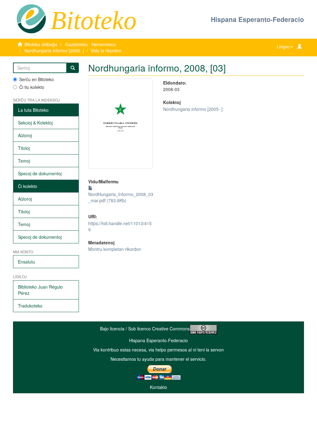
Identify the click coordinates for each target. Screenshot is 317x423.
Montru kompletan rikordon (114, 249)
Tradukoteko (30, 306)
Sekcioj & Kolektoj (35, 123)
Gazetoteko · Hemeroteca (90, 44)
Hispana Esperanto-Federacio (257, 19)
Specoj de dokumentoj (40, 173)
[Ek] (73, 68)
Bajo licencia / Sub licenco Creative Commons (145, 328)
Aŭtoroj (25, 135)
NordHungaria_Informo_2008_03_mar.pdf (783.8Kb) (120, 197)
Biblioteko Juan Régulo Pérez (40, 290)
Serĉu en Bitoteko (36, 79)
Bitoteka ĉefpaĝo (40, 44)
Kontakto (158, 387)
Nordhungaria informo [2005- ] (54, 50)
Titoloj (24, 148)
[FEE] (31, 18)
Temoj (24, 161)
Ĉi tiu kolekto (31, 87)
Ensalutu (26, 262)
